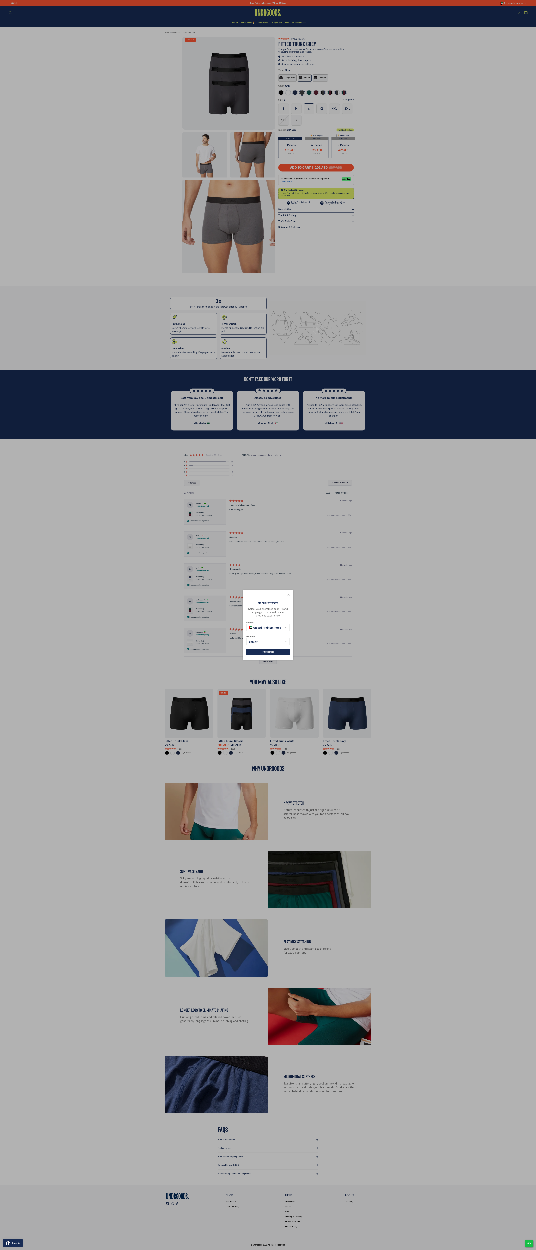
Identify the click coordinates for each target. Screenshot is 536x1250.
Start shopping (268, 652)
